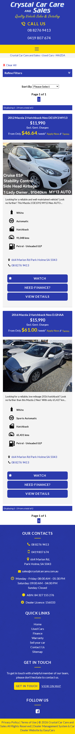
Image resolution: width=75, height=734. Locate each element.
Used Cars (48, 55)
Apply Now (53, 133)
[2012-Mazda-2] (37, 168)
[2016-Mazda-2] (37, 366)
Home (38, 624)
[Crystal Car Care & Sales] (37, 10)
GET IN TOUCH (27, 686)
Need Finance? (38, 287)
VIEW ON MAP (51, 686)
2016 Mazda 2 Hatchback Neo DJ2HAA (38, 314)
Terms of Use (29, 722)
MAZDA (60, 55)
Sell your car (37, 642)
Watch (40, 278)
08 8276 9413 (39, 30)
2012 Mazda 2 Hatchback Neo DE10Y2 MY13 (37, 117)
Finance (37, 633)
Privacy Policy (10, 722)
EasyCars (49, 730)
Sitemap (37, 651)
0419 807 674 (39, 38)
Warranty (38, 638)
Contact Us (37, 647)
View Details (37, 296)
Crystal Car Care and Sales (25, 55)
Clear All (11, 65)
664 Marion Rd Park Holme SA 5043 (34, 259)
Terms (65, 133)
